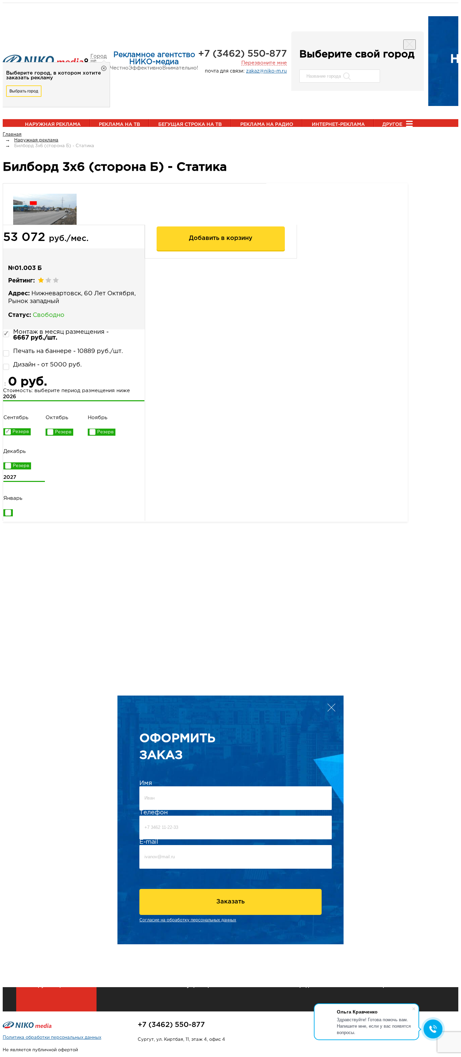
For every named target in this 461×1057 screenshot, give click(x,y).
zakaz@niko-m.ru (266, 71)
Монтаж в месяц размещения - (61, 335)
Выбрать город (23, 91)
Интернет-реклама (338, 125)
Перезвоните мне (264, 63)
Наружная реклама (53, 125)
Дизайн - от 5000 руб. (47, 365)
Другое (392, 125)
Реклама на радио (266, 125)
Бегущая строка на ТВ (190, 125)
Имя (145, 783)
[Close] (409, 44)
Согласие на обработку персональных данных (187, 920)
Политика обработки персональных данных (52, 1037)
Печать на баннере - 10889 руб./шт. (68, 351)
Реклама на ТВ (119, 125)
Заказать (230, 901)
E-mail (148, 842)
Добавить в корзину (220, 238)
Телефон (153, 812)
